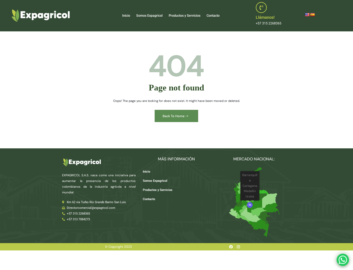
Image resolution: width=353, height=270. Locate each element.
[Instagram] (238, 246)
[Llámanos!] (261, 7)
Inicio (126, 16)
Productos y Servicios (184, 16)
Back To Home (174, 116)
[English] (307, 15)
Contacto (213, 16)
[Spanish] (312, 15)
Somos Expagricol (149, 16)
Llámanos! (265, 17)
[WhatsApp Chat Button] (343, 260)
